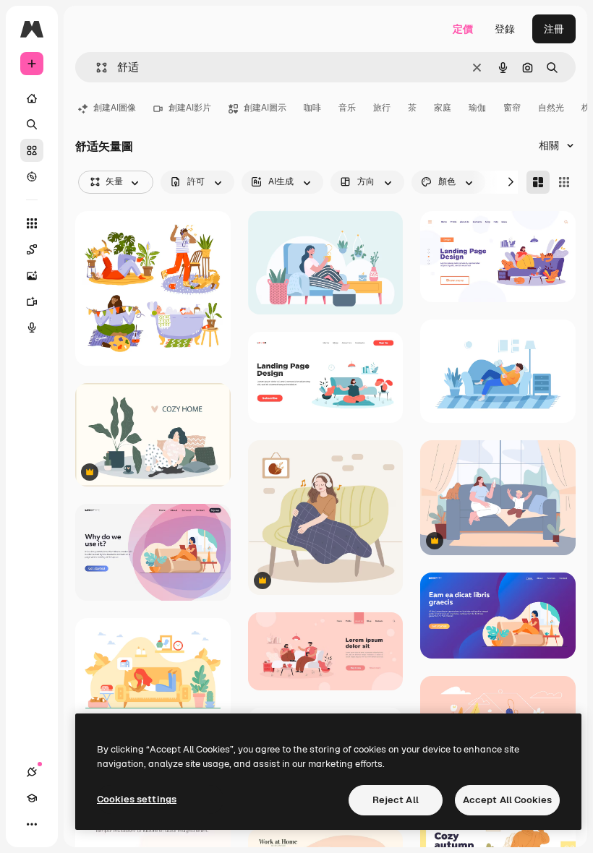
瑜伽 (477, 107)
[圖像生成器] (31, 275)
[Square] (564, 182)
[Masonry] (538, 182)
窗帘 (512, 107)
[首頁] (31, 98)
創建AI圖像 (114, 107)
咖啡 (312, 107)
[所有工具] (31, 223)
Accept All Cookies (507, 800)
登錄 (505, 28)
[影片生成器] (31, 301)
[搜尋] (31, 124)
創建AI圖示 (265, 107)
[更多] (31, 824)
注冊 (554, 28)
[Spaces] (31, 249)
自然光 (551, 107)
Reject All (395, 800)
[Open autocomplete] (96, 67)
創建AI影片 (189, 107)
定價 (463, 28)
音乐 (347, 107)
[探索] (31, 176)
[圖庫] (31, 150)
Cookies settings (136, 799)
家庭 (442, 107)
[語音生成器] (31, 327)
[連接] (31, 772)
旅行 (382, 107)
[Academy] (31, 798)
